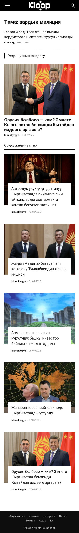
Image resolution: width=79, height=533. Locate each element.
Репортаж (49, 516)
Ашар (42, 520)
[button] (7, 5)
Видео (63, 516)
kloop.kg (9, 42)
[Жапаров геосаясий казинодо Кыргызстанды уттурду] (39, 387)
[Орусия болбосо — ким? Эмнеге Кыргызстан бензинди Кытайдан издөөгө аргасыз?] (39, 89)
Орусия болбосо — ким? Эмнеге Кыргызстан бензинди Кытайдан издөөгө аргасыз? (39, 124)
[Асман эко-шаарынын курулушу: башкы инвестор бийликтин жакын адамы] (39, 318)
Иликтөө (34, 516)
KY (51, 520)
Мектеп (30, 520)
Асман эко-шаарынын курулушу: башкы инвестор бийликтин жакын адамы (35, 338)
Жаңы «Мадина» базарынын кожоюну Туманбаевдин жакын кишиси (39, 268)
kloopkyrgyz (11, 134)
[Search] (73, 5)
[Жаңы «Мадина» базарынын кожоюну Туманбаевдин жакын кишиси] (39, 249)
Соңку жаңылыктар (20, 145)
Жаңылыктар (17, 516)
